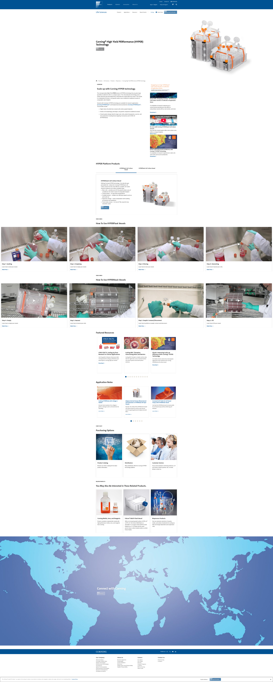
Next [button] (174, 354)
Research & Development (101, 669)
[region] (136, 679)
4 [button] (132, 376)
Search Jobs (140, 668)
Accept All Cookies (215, 679)
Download (101, 363)
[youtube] (173, 652)
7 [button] (138, 376)
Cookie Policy (75, 679)
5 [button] (134, 376)
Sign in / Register (153, 4)
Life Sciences (101, 12)
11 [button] (147, 376)
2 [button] (128, 376)
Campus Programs (142, 664)
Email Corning (161, 659)
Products (109, 4)
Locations (140, 665)
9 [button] (143, 376)
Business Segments (121, 659)
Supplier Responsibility (122, 667)
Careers (160, 1)
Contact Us (166, 1)
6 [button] (136, 376)
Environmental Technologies (102, 664)
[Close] (270, 679)
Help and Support (164, 4)
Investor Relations (121, 662)
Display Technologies (100, 662)
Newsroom (119, 664)
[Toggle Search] (176, 5)
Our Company (100, 657)
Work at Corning (141, 667)
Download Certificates (170, 12)
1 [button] (126, 376)
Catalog (152, 12)
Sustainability (120, 661)
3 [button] (130, 376)
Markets (117, 4)
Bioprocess (118, 81)
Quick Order (160, 12)
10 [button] (145, 376)
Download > (153, 112)
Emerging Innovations (101, 671)
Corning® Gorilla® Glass (101, 661)
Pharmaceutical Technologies (102, 668)
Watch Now (5, 269)
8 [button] (140, 376)
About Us (135, 4)
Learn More (104, 207)
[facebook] (167, 652)
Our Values (140, 659)
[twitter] (170, 652)
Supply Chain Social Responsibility (125, 665)
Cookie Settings (204, 679)
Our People (140, 661)
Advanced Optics (100, 659)
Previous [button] (99, 354)
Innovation (126, 4)
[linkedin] (176, 652)
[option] (109, 355)
